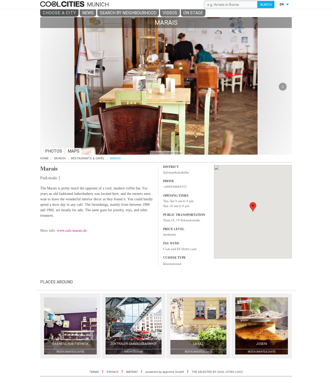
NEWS (88, 12)
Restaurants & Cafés (87, 158)
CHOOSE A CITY (59, 12)
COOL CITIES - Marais (63, 4)
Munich (60, 158)
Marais (115, 158)
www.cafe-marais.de (72, 230)
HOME (44, 158)
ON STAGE (193, 12)
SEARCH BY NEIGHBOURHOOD (128, 12)
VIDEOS (170, 12)
